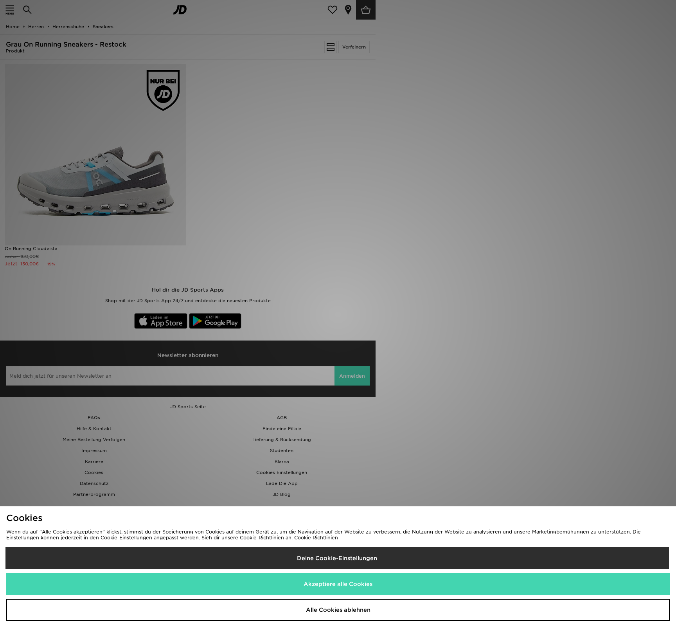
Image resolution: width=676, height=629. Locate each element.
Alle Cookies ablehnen (338, 610)
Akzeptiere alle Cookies (338, 584)
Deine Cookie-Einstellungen (337, 558)
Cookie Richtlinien (316, 538)
